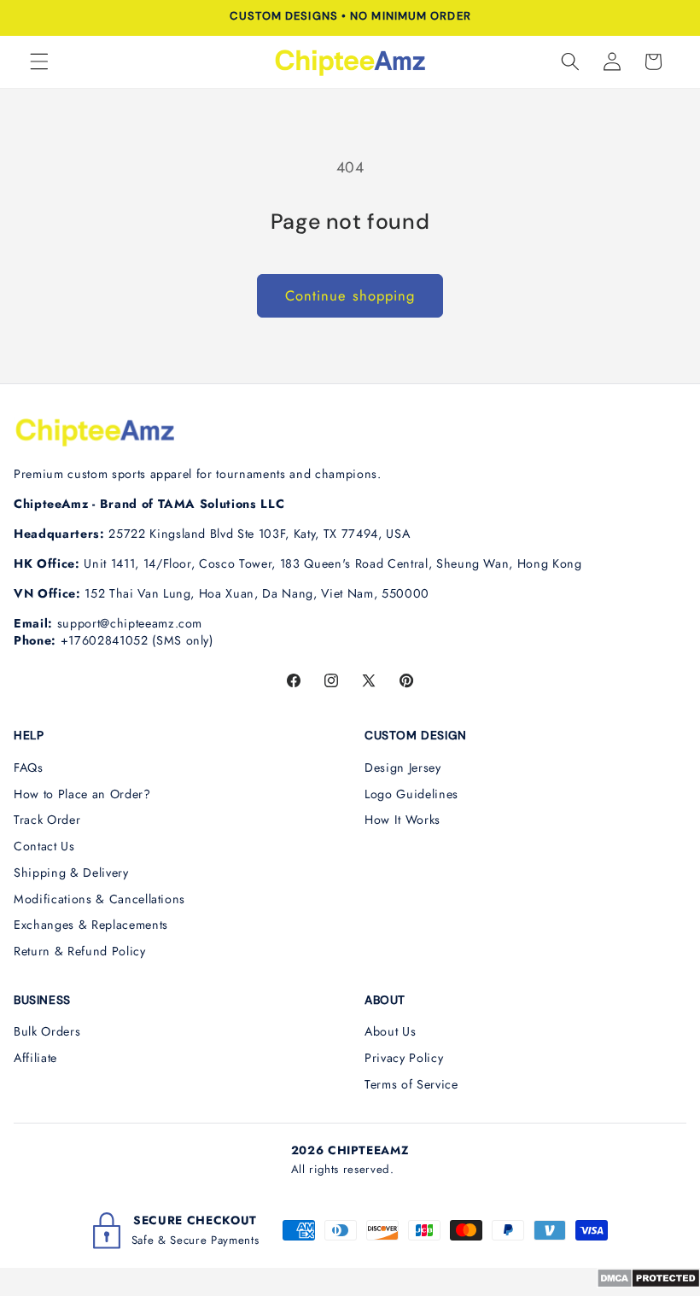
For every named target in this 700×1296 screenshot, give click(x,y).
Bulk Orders (47, 1031)
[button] (39, 61)
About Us (390, 1031)
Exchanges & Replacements (91, 924)
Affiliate (35, 1057)
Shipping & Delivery (71, 872)
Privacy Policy (404, 1057)
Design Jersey (403, 767)
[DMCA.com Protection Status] (648, 1283)
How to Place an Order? (82, 794)
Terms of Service (411, 1084)
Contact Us (44, 846)
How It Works (402, 819)
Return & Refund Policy (80, 951)
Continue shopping (350, 295)
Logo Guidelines (411, 794)
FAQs (29, 767)
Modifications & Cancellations (99, 899)
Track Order (47, 819)
